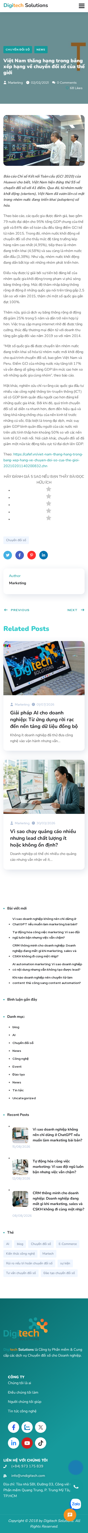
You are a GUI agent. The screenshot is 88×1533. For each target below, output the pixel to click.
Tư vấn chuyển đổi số (21, 1273)
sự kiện (65, 1263)
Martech (48, 1253)
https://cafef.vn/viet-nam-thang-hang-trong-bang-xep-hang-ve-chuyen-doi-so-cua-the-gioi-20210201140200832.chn (43, 460)
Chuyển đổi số (18, 49)
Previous (20, 610)
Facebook (19, 555)
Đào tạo (18, 1074)
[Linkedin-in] (13, 1443)
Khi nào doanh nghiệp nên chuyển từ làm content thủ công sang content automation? (46, 980)
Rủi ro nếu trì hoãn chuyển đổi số (29, 1263)
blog (15, 1027)
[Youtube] (27, 1443)
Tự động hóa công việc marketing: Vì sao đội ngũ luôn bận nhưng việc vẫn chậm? (46, 935)
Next (72, 610)
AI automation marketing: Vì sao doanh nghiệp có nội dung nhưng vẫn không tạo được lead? (47, 967)
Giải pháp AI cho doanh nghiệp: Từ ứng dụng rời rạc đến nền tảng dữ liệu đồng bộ (44, 719)
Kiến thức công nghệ (20, 1253)
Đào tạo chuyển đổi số (59, 1273)
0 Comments (66, 83)
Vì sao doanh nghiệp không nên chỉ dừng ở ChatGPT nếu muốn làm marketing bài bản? (44, 921)
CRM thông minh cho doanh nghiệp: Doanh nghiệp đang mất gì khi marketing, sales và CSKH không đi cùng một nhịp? (44, 950)
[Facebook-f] (13, 1427)
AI (14, 1035)
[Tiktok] (40, 1443)
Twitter (7, 555)
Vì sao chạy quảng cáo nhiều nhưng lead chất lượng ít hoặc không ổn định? (43, 838)
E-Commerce (68, 1244)
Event (17, 1066)
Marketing (15, 83)
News (41, 49)
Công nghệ (20, 1059)
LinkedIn (43, 555)
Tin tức (18, 1090)
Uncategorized (24, 1098)
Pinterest (31, 555)
